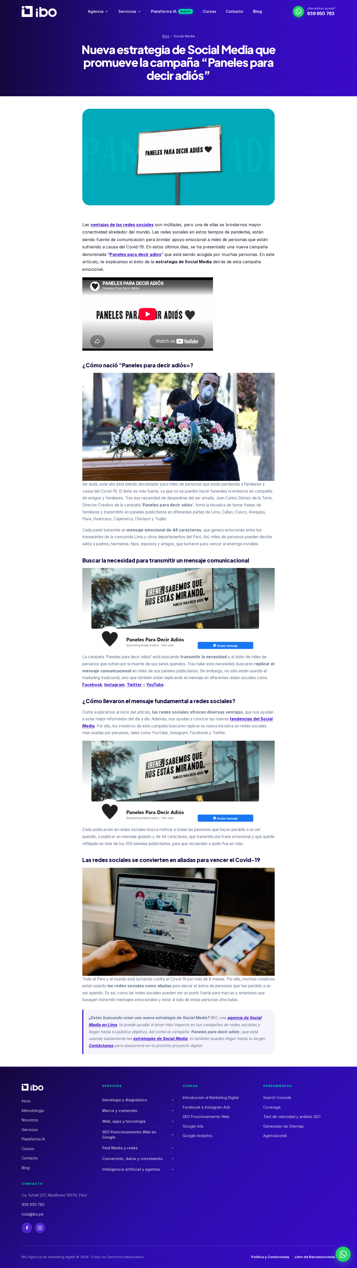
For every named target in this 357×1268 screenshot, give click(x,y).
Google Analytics (197, 1135)
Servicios (127, 11)
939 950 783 (33, 1204)
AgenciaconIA (275, 1135)
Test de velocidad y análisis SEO (292, 1116)
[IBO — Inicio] (39, 11)
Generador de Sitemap (283, 1126)
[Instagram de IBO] (40, 1228)
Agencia (95, 11)
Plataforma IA (171, 11)
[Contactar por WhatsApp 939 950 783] (343, 1254)
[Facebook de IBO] (27, 1228)
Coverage (272, 1107)
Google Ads (193, 1126)
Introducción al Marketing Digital (211, 1097)
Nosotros (30, 1120)
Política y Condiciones (270, 1257)
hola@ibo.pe (33, 1214)
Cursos (209, 11)
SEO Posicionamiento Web (206, 1116)
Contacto (234, 11)
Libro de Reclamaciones (315, 1257)
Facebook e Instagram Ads (206, 1107)
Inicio (26, 1101)
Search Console (277, 1097)
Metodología (33, 1110)
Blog (257, 11)
